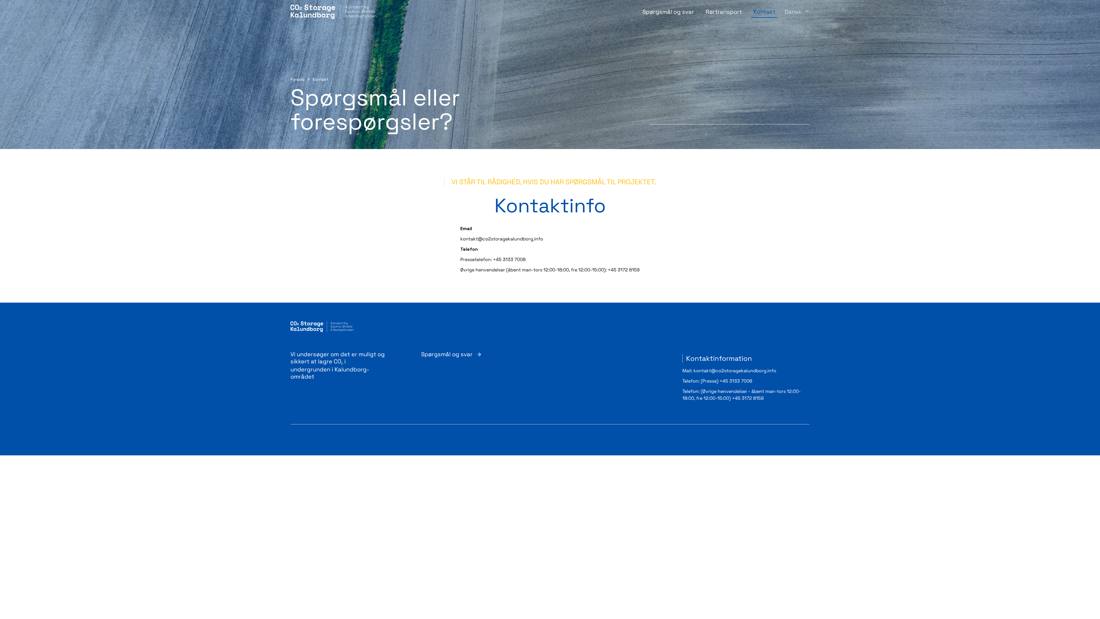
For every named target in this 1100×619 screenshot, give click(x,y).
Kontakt (764, 11)
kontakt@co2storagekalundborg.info (735, 371)
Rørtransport (724, 11)
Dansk (793, 11)
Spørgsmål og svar (668, 11)
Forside (297, 79)
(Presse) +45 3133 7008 (726, 381)
